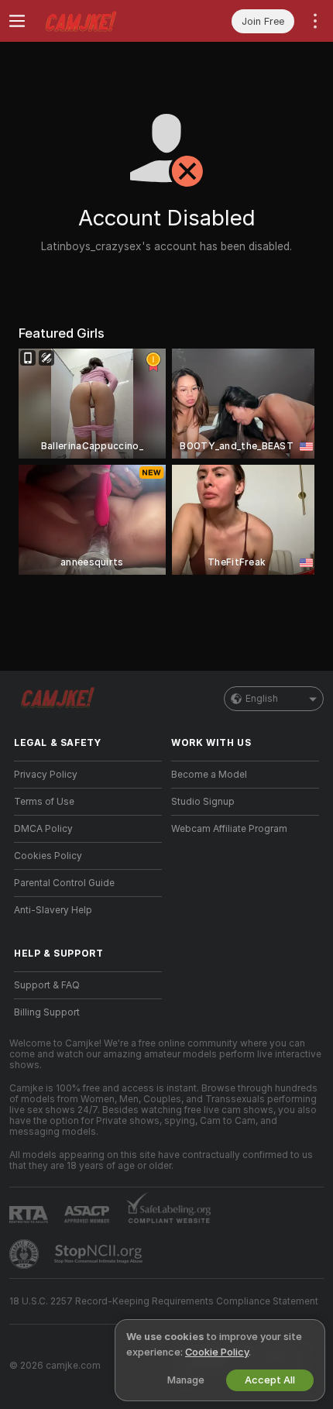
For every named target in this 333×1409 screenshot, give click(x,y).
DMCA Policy (43, 828)
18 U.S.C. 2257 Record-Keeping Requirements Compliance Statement (163, 1301)
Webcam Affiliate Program (229, 828)
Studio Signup (203, 801)
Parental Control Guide (64, 883)
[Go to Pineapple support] (25, 1254)
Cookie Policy (217, 1352)
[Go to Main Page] (100, 21)
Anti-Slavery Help (53, 910)
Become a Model (209, 774)
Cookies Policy (48, 856)
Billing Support (47, 1012)
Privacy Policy (45, 774)
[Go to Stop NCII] (100, 1254)
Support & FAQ (47, 985)
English (261, 698)
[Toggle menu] (17, 21)
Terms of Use (44, 801)
